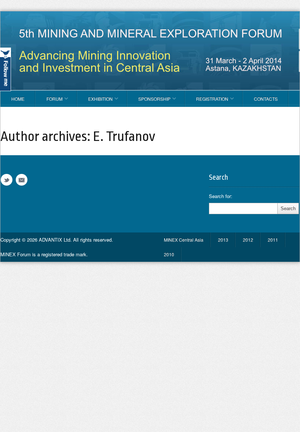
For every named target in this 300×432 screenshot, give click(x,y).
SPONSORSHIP (148, 101)
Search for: (220, 196)
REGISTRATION (206, 101)
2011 (273, 240)
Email (21, 180)
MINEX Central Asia (183, 240)
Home (18, 99)
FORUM (49, 101)
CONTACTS (266, 99)
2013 (223, 240)
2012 (248, 240)
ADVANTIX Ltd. (56, 239)
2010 (169, 254)
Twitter (6, 180)
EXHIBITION (95, 101)
